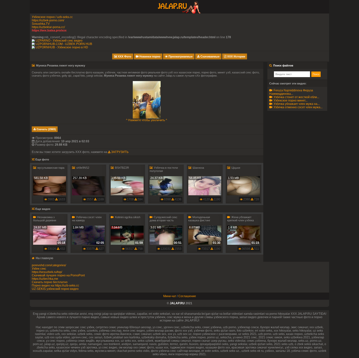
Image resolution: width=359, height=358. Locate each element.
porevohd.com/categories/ (49, 265)
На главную (44, 258)
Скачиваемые (210, 56)
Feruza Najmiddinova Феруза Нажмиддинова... (291, 92)
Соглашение (187, 296)
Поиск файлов (283, 65)
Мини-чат (169, 296)
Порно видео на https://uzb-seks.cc (55, 285)
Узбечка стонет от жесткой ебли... (296, 97)
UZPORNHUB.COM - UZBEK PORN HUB (64, 43)
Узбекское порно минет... (290, 100)
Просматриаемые (180, 56)
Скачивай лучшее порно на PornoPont (58, 275)
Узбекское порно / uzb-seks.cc (52, 17)
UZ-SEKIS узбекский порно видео (55, 288)
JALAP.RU (177, 303)
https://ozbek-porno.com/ (48, 20)
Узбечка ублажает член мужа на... (296, 103)
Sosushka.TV (41, 23)
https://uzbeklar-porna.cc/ (48, 27)
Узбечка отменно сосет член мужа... (298, 107)
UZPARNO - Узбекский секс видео (59, 40)
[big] (147, 99)
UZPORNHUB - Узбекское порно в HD (62, 47)
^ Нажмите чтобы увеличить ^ (146, 120)
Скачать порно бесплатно (49, 282)
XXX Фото (124, 56)
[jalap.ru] (179, 6)
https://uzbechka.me (45, 278)
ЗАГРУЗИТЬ (120, 152)
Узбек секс (39, 268)
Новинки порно (149, 56)
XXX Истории (235, 56)
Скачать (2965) (46, 129)
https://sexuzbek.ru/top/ (47, 272)
